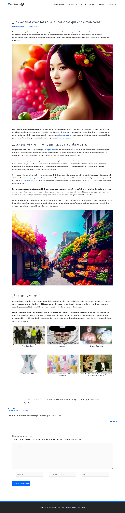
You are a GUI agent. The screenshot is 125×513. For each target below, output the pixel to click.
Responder (113, 421)
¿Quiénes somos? (71, 507)
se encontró (39, 178)
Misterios (72, 4)
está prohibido (50, 150)
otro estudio (29, 181)
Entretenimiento (58, 4)
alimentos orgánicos (65, 135)
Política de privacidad (56, 507)
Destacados (112, 4)
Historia (83, 4)
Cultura (91, 4)
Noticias (101, 4)
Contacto (81, 507)
